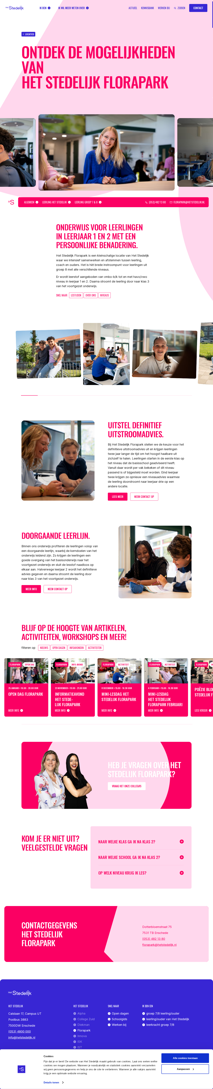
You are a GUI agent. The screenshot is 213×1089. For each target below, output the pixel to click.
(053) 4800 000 (19, 1031)
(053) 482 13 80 (153, 939)
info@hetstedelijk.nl (21, 1037)
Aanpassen (183, 1068)
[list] (106, 152)
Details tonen (51, 1082)
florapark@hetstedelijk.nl (159, 945)
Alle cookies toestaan (185, 1058)
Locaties (29, 34)
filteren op (28, 647)
